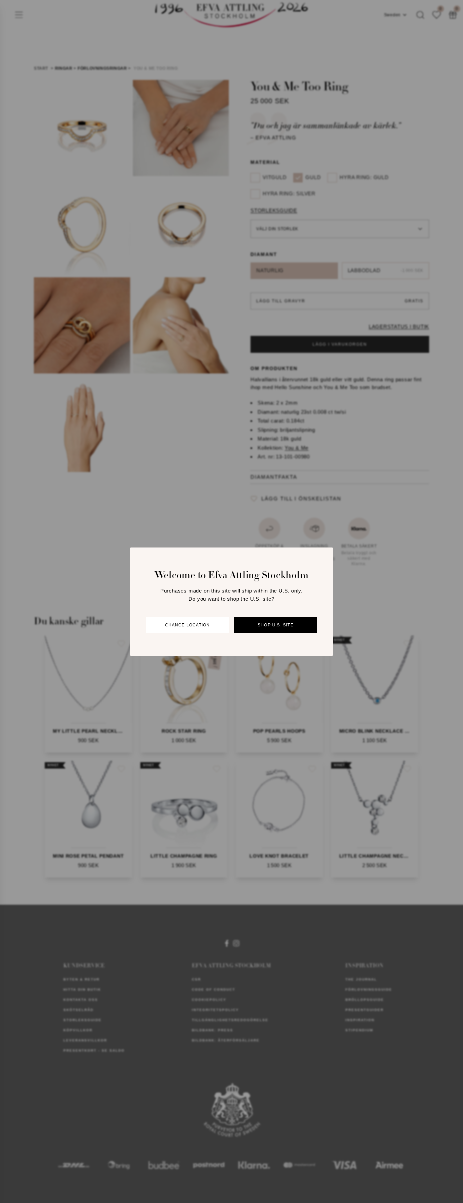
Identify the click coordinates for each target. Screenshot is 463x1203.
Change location (187, 624)
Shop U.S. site (276, 624)
